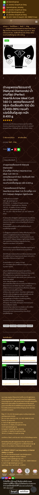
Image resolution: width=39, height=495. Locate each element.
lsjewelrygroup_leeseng (14, 7)
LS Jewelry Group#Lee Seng (16, 5)
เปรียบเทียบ (23, 138)
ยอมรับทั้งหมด (24, 491)
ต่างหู (14, 142)
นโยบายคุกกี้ (9, 488)
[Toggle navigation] (36, 22)
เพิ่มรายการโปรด (9, 138)
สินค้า (10, 142)
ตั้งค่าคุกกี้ (13, 491)
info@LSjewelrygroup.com (15, 12)
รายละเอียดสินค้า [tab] (9, 160)
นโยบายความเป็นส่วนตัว (26, 486)
